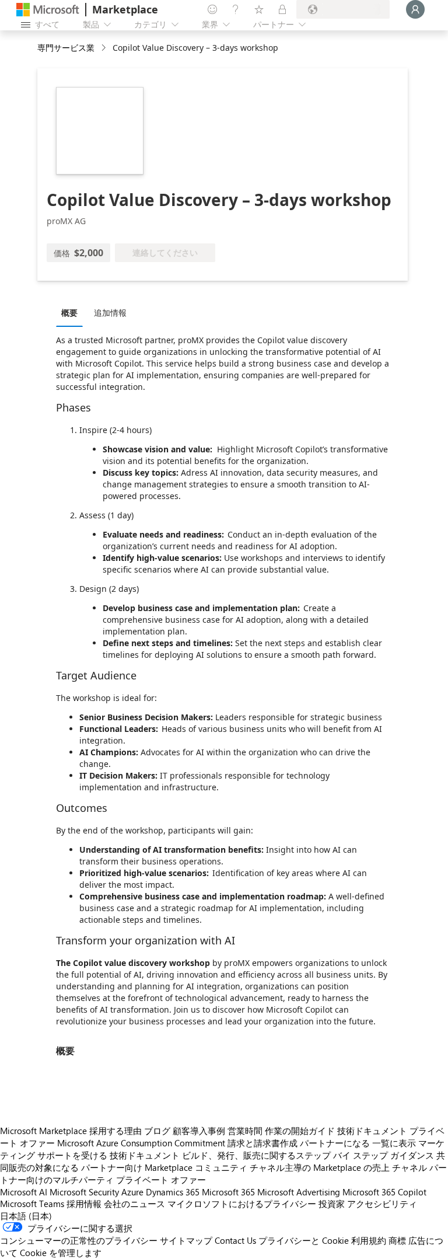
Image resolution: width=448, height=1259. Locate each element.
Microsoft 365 (228, 1192)
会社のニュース (134, 1203)
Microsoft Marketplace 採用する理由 (71, 1130)
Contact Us (235, 1240)
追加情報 (110, 312)
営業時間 (245, 1130)
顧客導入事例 (199, 1130)
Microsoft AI (23, 1192)
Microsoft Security (84, 1192)
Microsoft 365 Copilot (384, 1192)
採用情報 (84, 1203)
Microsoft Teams (32, 1203)
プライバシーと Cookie (303, 1240)
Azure (132, 1192)
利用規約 (368, 1240)
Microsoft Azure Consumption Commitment (141, 1143)
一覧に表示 (394, 1143)
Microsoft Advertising (298, 1192)
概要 (69, 312)
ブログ (157, 1130)
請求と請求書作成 (263, 1143)
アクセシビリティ (382, 1203)
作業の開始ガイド (300, 1130)
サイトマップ (186, 1240)
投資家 (331, 1203)
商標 (397, 1240)
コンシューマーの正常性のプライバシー (79, 1240)
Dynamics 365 (173, 1192)
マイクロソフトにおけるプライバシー (241, 1203)
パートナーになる (335, 1143)
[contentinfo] (104, 48)
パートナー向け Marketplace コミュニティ (164, 1167)
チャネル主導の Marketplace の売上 (320, 1167)
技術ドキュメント (372, 1130)
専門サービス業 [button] (65, 47)
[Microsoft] (47, 9)
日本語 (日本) (26, 1216)
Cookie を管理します (61, 1252)
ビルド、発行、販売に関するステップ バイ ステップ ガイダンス (308, 1155)
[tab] (72, 312)
